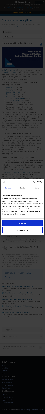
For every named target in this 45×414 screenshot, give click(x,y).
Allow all (22, 223)
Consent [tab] (8, 188)
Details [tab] (22, 188)
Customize (21, 230)
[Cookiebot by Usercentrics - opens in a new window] (33, 182)
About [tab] (37, 188)
